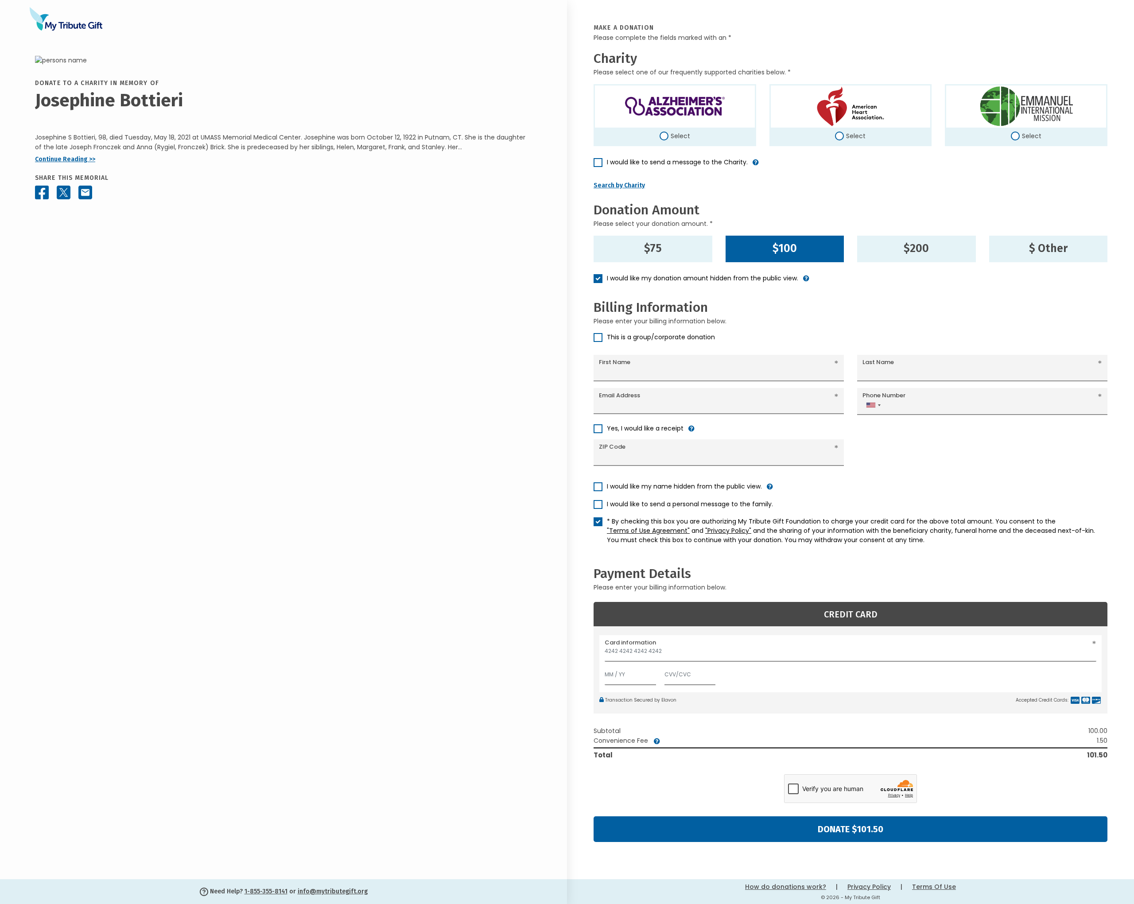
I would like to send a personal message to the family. (690, 504)
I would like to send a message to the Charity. (677, 162)
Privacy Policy (869, 886)
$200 (916, 248)
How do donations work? (785, 886)
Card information (630, 642)
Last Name (878, 362)
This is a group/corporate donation (661, 337)
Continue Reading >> (65, 159)
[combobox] (873, 405)
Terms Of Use (934, 886)
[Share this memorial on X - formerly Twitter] (64, 192)
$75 (653, 248)
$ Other (1048, 248)
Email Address (619, 395)
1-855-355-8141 (266, 891)
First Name (614, 362)
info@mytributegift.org (333, 891)
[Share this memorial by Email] (85, 192)
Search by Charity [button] (619, 185)
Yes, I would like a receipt (645, 428)
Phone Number (883, 395)
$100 (785, 248)
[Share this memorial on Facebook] (42, 192)
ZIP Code (612, 446)
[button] (756, 166)
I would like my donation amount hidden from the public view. (702, 278)
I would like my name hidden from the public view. (684, 486)
